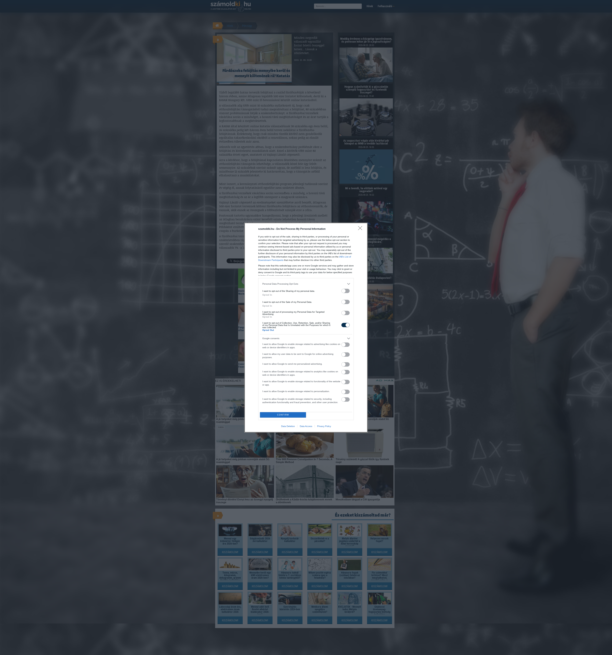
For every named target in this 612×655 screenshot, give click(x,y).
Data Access (306, 426)
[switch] (345, 291)
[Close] (361, 229)
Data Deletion (288, 426)
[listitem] (306, 284)
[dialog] (306, 327)
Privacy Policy (324, 426)
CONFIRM (283, 415)
